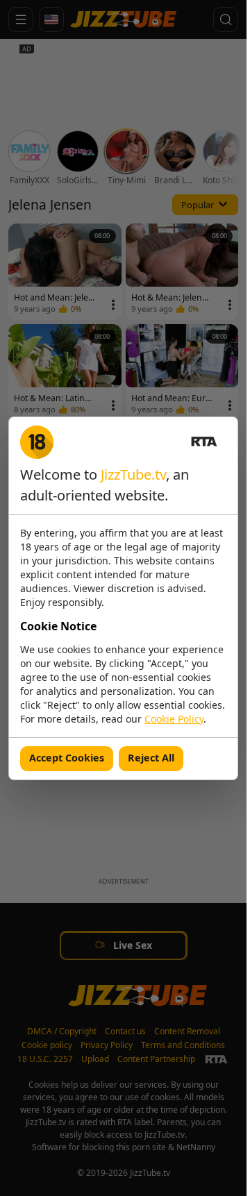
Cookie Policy (173, 718)
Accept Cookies (66, 757)
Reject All (151, 757)
